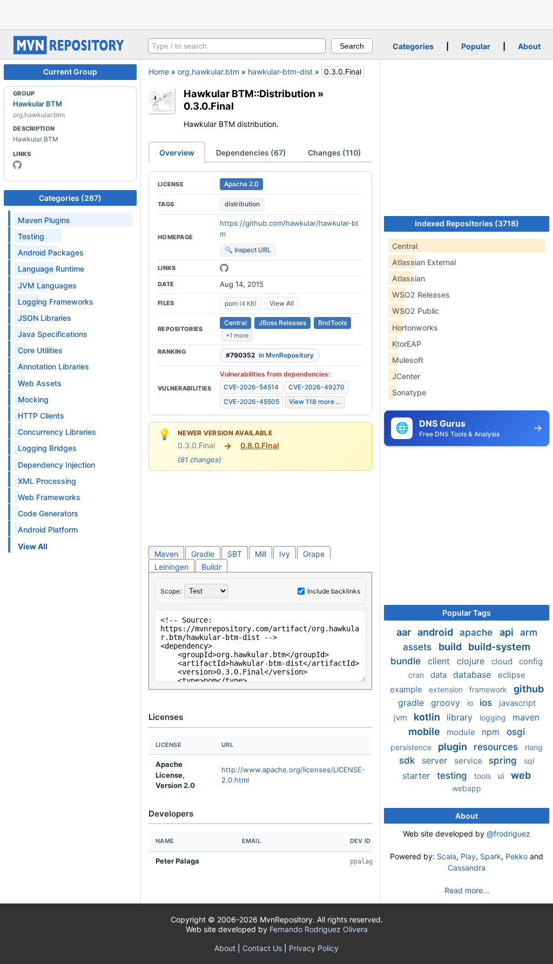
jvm (401, 717)
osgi (516, 731)
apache (477, 632)
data (439, 675)
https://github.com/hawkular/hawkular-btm (289, 228)
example (407, 689)
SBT (234, 553)
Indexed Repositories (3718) (467, 223)
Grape (314, 553)
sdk (408, 760)
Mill (260, 553)
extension (447, 689)
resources (497, 746)
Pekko (516, 856)
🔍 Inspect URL (248, 250)
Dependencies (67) (251, 152)
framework (489, 689)
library (461, 717)
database (473, 674)
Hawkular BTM (37, 103)
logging (494, 717)
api (508, 632)
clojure (472, 661)
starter (417, 775)
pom (241, 303)
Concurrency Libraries (57, 431)
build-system (499, 646)
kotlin (428, 717)
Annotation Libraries (53, 366)
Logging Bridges (47, 448)
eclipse (511, 675)
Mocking (33, 399)
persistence (412, 747)
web (521, 775)
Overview (176, 152)
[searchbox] (237, 45)
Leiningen (171, 566)
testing (453, 775)
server (436, 760)
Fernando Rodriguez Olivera (318, 929)
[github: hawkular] (17, 164)
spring (504, 760)
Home (159, 71)
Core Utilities (40, 350)
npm (492, 731)
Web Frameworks (49, 497)
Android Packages (51, 252)
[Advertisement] (276, 13)
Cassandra (466, 867)
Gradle (202, 553)
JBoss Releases (282, 323)
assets (418, 647)
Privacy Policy (314, 948)
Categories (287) (70, 198)
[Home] (70, 51)
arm (528, 632)
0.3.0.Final (209, 106)
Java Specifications (52, 334)
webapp (466, 788)
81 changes (199, 459)
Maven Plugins (44, 220)
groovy (447, 702)
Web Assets (40, 383)
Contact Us (262, 948)
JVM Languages (47, 285)
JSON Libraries (44, 317)
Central (235, 323)
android (436, 632)
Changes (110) (334, 152)
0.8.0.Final (259, 445)
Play (468, 856)
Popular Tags (466, 612)
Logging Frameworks (55, 301)
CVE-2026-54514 (251, 387)
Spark (490, 856)
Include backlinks (333, 591)
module (462, 732)
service (469, 761)
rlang (534, 747)
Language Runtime (51, 268)
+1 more (237, 335)
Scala (446, 856)
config (531, 661)
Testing (31, 236)
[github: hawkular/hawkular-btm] (224, 268)
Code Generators (48, 513)
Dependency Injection (56, 464)
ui (502, 776)
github (529, 689)
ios (487, 702)
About (529, 46)
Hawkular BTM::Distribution (249, 93)
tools (483, 775)
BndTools (332, 323)
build (451, 646)
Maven (166, 553)
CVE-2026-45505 (251, 401)
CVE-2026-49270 (316, 387)
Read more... (466, 890)
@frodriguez (508, 833)
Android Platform (48, 529)
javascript (517, 703)
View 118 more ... (315, 401)
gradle (412, 702)
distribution (242, 204)
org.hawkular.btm (208, 71)
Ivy (284, 553)
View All (281, 303)
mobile (425, 731)
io (471, 702)
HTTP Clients (41, 415)
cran (417, 674)
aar (404, 632)
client (440, 661)
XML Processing (47, 481)
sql (529, 760)
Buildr (211, 566)
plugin (453, 746)
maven (525, 717)
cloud (503, 661)
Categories (413, 46)
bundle (406, 661)
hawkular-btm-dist (280, 71)
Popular (475, 46)
